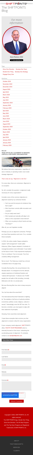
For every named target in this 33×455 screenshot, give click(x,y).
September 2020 (8, 126)
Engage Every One (8, 74)
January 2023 (7, 140)
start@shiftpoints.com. (15, 335)
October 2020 (7, 129)
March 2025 (6, 132)
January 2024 (7, 142)
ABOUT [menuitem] (16, 440)
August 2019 (6, 124)
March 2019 (6, 118)
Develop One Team (21, 69)
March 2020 (6, 94)
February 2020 (7, 108)
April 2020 (6, 110)
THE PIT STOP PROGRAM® (13, 328)
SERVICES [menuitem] (16, 447)
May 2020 (6, 113)
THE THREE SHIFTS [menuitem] (16, 444)
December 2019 (7, 86)
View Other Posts (8, 340)
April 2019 (6, 92)
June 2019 (6, 121)
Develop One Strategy (21, 71)
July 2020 (5, 134)
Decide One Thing (8, 71)
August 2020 (6, 89)
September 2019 (8, 102)
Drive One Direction (8, 69)
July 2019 (5, 100)
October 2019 (7, 81)
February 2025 (7, 145)
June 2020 (6, 116)
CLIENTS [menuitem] (16, 450)
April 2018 (6, 137)
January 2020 (7, 105)
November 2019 (7, 84)
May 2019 (6, 97)
